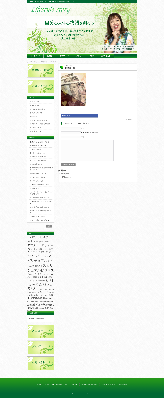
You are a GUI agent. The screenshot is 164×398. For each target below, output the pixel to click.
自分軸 (47, 308)
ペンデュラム (46, 289)
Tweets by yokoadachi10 (36, 319)
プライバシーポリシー (108, 384)
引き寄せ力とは (34, 188)
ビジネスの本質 (34, 105)
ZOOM (29, 237)
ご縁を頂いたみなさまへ (37, 216)
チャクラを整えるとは (37, 181)
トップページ (35, 56)
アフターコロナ (37, 245)
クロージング (33, 252)
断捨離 (45, 302)
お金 (35, 241)
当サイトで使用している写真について (56, 384)
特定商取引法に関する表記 (89, 384)
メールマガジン (33, 292)
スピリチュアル (34, 102)
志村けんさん (38, 301)
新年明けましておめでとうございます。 (41, 212)
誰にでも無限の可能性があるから (40, 197)
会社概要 (74, 384)
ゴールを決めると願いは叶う (39, 177)
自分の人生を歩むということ (39, 120)
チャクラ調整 (33, 277)
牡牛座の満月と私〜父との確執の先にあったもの (41, 169)
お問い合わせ (106, 56)
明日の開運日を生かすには (38, 145)
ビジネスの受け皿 (39, 281)
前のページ (68, 177)
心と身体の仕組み (35, 127)
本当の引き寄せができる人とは (39, 220)
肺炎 (34, 308)
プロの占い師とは (35, 149)
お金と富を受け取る (36, 113)
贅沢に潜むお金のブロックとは (39, 142)
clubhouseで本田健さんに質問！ (40, 184)
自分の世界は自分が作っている (39, 207)
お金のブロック (45, 241)
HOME (30, 61)
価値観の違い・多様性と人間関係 (40, 124)
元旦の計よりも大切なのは (38, 157)
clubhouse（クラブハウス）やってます (41, 202)
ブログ (92, 56)
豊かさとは (33, 116)
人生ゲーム (43, 292)
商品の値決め (34, 295)
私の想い (50, 56)
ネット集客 (42, 277)
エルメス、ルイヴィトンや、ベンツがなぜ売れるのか (41, 193)
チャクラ (37, 274)
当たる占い (49, 298)
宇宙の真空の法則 (46, 295)
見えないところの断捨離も (38, 160)
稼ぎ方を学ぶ (40, 304)
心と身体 (30, 302)
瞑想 (31, 305)
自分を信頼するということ (38, 173)
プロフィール (65, 56)
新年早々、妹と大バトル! (37, 153)
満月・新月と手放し (36, 131)
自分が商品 (40, 308)
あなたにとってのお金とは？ (41, 61)
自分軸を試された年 (36, 164)
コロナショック (44, 252)
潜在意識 (49, 301)
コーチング (44, 256)
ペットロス (39, 289)
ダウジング (30, 274)
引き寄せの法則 (36, 298)
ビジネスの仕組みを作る (37, 109)
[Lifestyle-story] (51, 13)
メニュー (79, 56)
